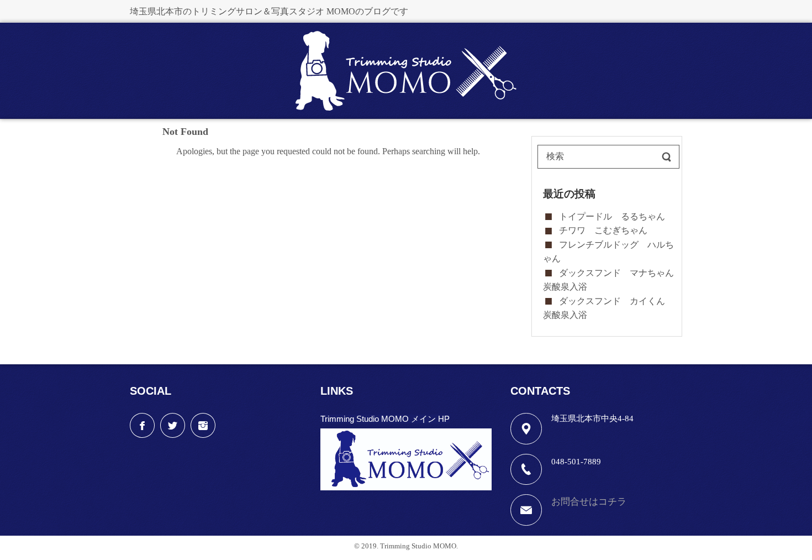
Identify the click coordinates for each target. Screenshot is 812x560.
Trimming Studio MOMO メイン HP (385, 418)
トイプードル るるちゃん (612, 216)
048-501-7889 (576, 461)
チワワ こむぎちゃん (603, 230)
